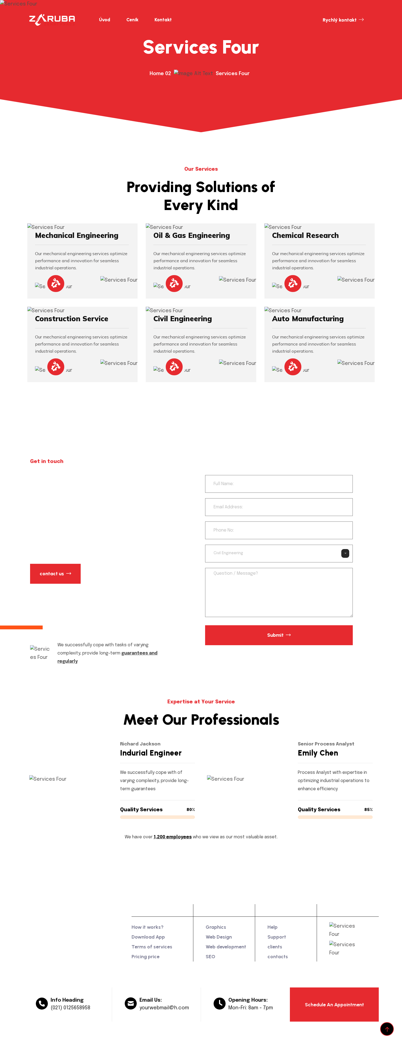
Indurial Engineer (149, 752)
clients (274, 947)
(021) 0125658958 (70, 1009)
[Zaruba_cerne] (55, 19)
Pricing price (145, 957)
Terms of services (152, 947)
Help (272, 927)
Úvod (104, 19)
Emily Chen (316, 752)
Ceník (132, 19)
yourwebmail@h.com (164, 1009)
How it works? (148, 927)
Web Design (219, 937)
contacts (277, 957)
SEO (210, 957)
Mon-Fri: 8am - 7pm (250, 1009)
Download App (148, 937)
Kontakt (163, 19)
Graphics (216, 927)
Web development (226, 947)
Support (276, 937)
